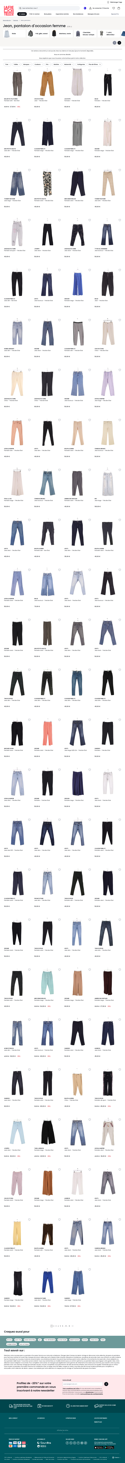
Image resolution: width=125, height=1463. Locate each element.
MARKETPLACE (98, 1422)
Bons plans (48, 14)
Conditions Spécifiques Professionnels (88, 1457)
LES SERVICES (41, 1418)
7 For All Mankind (49, 1340)
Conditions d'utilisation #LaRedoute (21, 1459)
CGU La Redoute (103, 1457)
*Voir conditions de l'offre (70, 1388)
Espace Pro (115, 14)
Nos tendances (78, 14)
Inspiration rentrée (62, 14)
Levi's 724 (18, 1340)
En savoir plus (112, 1444)
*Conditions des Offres (62, 1459)
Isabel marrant (74, 1340)
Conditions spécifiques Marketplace (23, 1457)
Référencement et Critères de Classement (44, 1457)
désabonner (90, 1392)
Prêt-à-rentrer (35, 14)
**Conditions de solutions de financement (80, 1459)
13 (69, 1326)
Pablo (103, 1340)
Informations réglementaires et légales (66, 1457)
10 (66, 1326)
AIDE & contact (13, 1418)
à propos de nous (71, 1418)
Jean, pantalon (25, 20)
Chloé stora (94, 1340)
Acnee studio (62, 1340)
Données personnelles (37, 1459)
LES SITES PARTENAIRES (100, 1418)
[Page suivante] (72, 1326)
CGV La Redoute (8, 1457)
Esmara (9, 1340)
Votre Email (66, 1380)
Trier (6, 64)
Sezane (85, 1340)
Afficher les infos (62, 1430)
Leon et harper (24, 1344)
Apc (40, 1340)
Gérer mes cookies (50, 1459)
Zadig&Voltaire (11, 1344)
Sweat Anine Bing (29, 1340)
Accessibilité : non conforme (100, 1459)
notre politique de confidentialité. (91, 1394)
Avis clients (7, 1459)
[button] (119, 8)
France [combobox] (117, 1457)
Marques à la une (93, 14)
